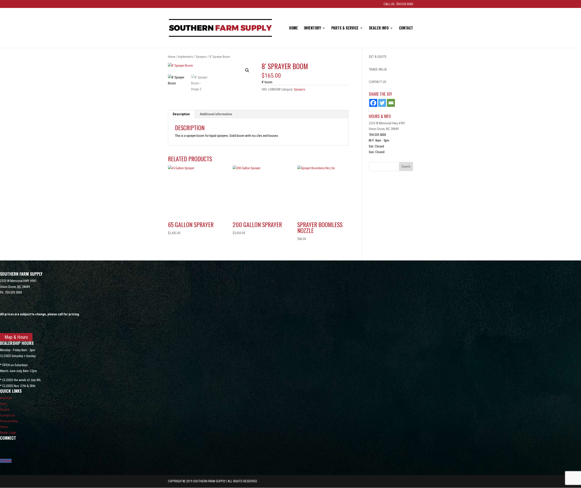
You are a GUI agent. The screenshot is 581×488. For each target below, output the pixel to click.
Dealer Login (8, 433)
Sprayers (201, 57)
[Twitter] (382, 103)
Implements (185, 57)
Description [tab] (181, 114)
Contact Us (7, 415)
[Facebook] (373, 103)
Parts (3, 404)
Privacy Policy (9, 421)
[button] (247, 70)
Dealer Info (379, 28)
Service (5, 409)
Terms (4, 427)
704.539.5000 (13, 292)
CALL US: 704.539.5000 (398, 4)
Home (293, 28)
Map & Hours (16, 337)
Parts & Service (345, 28)
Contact (406, 28)
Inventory (312, 28)
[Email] (391, 103)
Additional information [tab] (216, 114)
